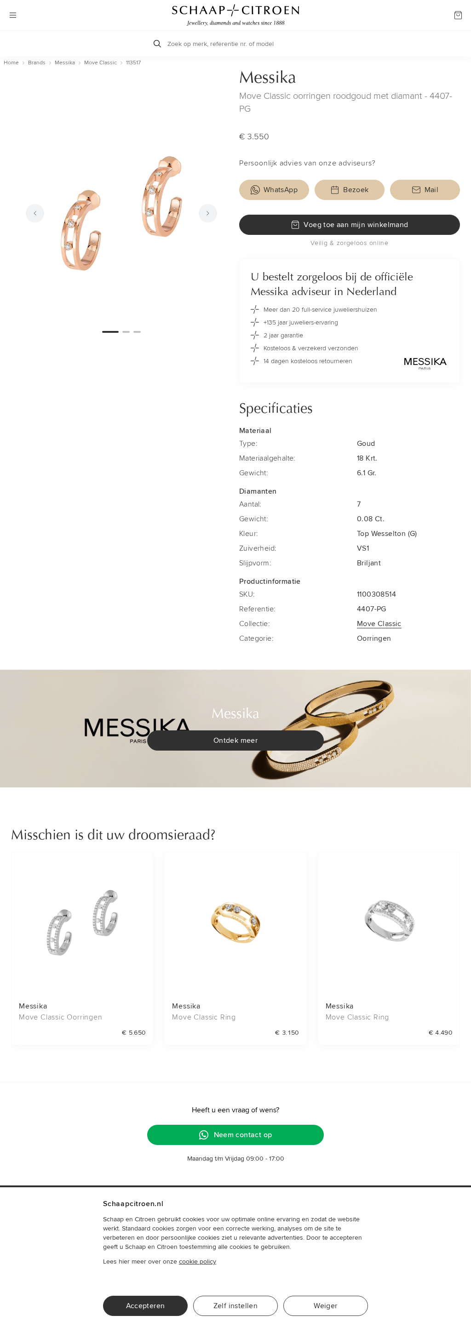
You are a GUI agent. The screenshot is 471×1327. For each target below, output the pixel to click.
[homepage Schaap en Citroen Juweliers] (235, 15)
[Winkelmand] (458, 15)
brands (37, 62)
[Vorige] (35, 213)
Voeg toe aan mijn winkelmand (356, 224)
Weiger (325, 1305)
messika (65, 62)
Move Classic (379, 623)
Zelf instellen (235, 1305)
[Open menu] (13, 15)
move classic (100, 62)
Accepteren (145, 1305)
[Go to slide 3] (137, 332)
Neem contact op (243, 1134)
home (11, 62)
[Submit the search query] (157, 44)
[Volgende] (208, 213)
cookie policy (197, 1261)
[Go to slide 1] (110, 332)
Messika (267, 78)
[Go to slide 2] (126, 332)
